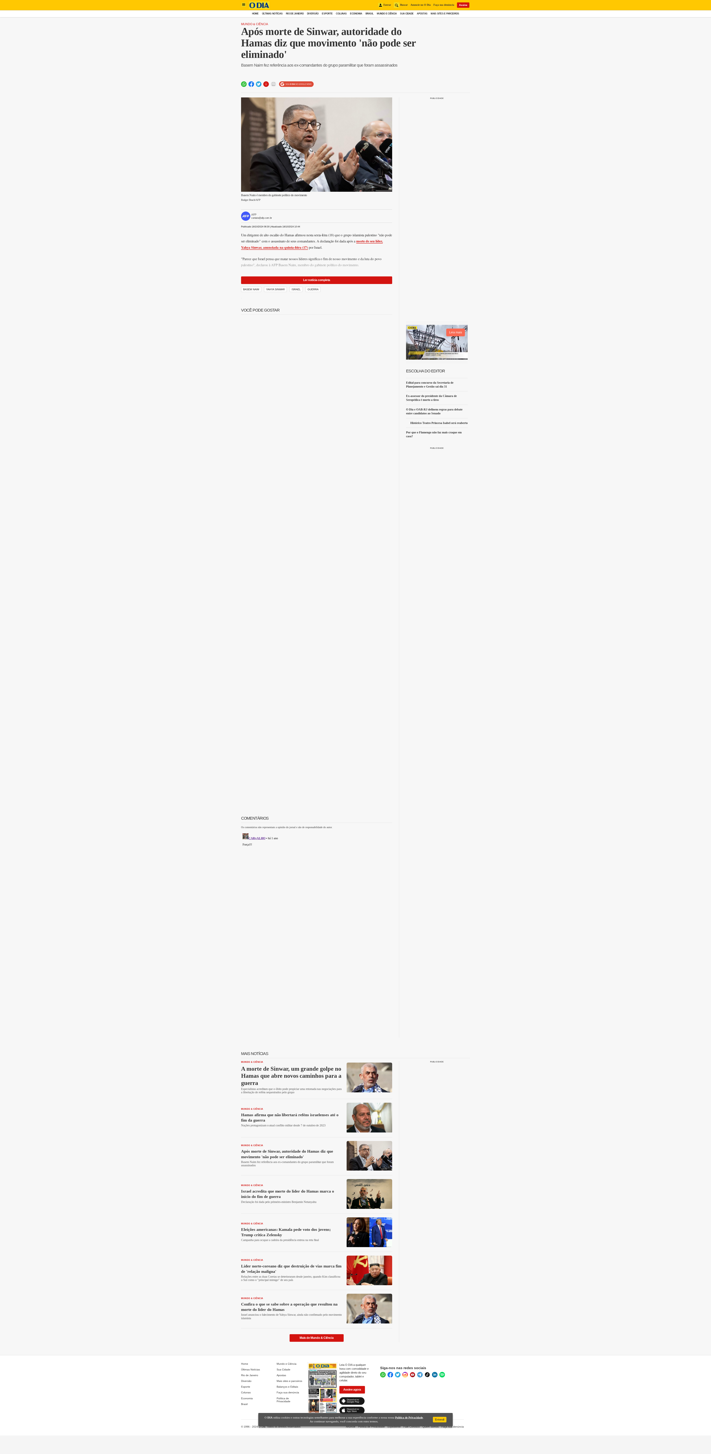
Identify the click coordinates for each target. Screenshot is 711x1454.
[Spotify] (442, 1374)
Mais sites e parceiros (289, 1380)
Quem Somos (431, 1426)
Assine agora (352, 1389)
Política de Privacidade (283, 1400)
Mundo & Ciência (254, 24)
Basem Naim (251, 289)
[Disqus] (316, 878)
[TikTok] (427, 1374)
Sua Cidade (406, 13)
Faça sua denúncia (443, 5)
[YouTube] (412, 1374)
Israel (296, 289)
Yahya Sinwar (275, 289)
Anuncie (350, 1426)
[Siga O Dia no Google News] (296, 84)
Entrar (387, 5)
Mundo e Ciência (387, 13)
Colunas (341, 13)
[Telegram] (420, 1374)
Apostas (422, 13)
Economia (356, 13)
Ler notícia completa (316, 280)
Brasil (369, 13)
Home (255, 13)
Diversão (312, 13)
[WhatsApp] (383, 1374)
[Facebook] (390, 1374)
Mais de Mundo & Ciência (316, 1337)
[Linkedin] (435, 1374)
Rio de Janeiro (295, 13)
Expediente (394, 1426)
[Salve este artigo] (266, 84)
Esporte (327, 13)
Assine (463, 5)
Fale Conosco (411, 1426)
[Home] (259, 7)
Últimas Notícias (272, 13)
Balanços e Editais (287, 1386)
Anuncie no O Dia (420, 5)
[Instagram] (405, 1374)
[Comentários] (273, 84)
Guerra (313, 289)
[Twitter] (397, 1374)
